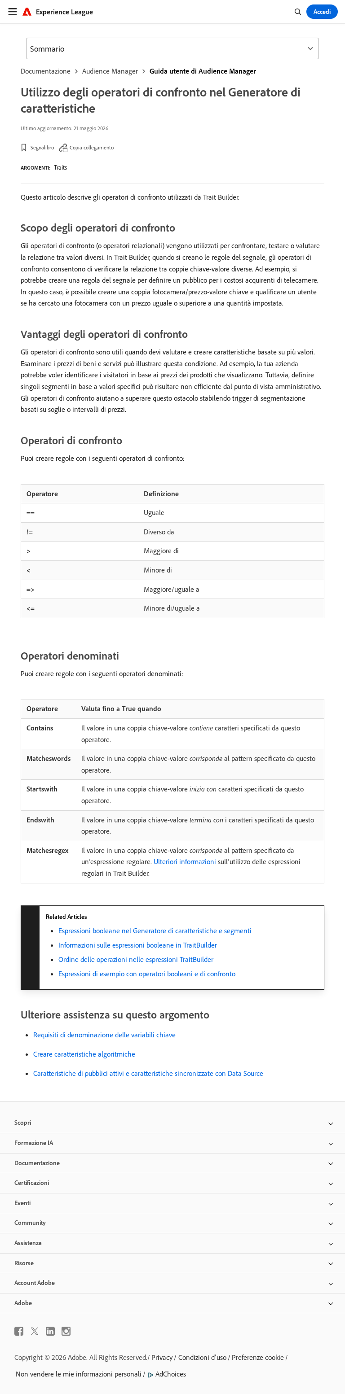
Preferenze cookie (258, 1357)
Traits (60, 167)
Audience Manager (110, 70)
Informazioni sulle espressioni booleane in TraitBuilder (137, 944)
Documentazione (46, 70)
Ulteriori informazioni (185, 861)
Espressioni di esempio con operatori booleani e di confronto (146, 973)
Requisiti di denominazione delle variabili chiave (104, 1034)
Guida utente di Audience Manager (203, 70)
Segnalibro (42, 147)
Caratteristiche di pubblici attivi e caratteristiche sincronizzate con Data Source (148, 1073)
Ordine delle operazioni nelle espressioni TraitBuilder (135, 959)
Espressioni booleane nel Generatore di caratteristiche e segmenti (155, 930)
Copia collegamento (92, 147)
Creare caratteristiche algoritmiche (84, 1053)
